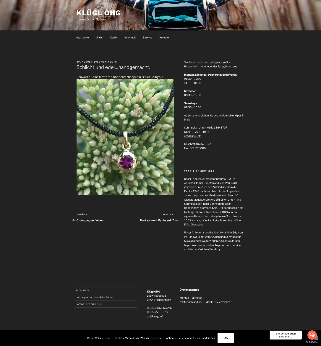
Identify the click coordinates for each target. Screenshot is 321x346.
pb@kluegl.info (192, 135)
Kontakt (164, 37)
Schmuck (130, 37)
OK (225, 338)
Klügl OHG (99, 13)
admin (112, 62)
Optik (113, 37)
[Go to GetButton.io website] (312, 342)
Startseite (82, 37)
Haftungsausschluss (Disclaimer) (94, 297)
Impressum (82, 290)
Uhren (99, 37)
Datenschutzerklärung (88, 304)
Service (147, 37)
